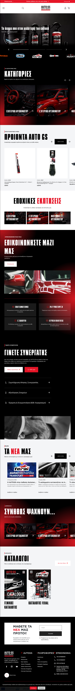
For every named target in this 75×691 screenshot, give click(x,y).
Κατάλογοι (40, 657)
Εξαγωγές (40, 666)
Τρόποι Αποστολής (26, 666)
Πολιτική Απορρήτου (26, 668)
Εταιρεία (23, 657)
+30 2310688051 (60, 660)
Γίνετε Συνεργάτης (42, 661)
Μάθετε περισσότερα (12, 369)
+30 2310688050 (60, 656)
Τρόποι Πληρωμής (25, 664)
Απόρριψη (41, 688)
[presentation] (8, 49)
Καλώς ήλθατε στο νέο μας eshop (36, 1)
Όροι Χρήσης (24, 661)
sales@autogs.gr (60, 663)
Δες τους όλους (62, 563)
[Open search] (22, 8)
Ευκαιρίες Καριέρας (43, 664)
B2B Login (32, 369)
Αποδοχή (33, 688)
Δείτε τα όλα (61, 141)
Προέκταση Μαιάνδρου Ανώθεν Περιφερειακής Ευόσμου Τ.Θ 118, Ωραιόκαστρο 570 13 (62, 669)
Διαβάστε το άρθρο (12, 492)
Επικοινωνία (10, 264)
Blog (39, 659)
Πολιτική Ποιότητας (26, 671)
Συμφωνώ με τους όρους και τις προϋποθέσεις (49, 638)
